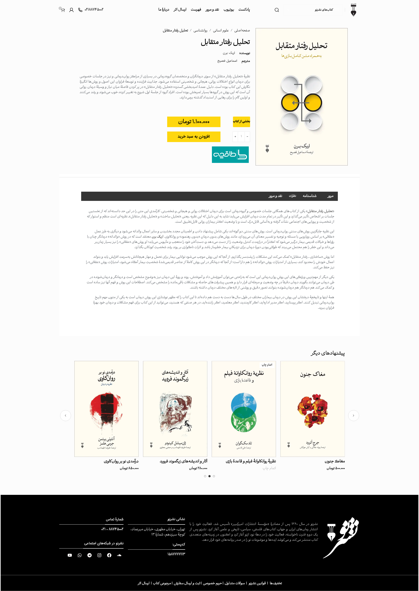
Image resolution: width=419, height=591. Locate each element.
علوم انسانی (221, 30)
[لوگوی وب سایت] (353, 10)
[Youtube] (69, 555)
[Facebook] (109, 555)
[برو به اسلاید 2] (209, 477)
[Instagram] (99, 555)
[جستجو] (276, 9)
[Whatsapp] (79, 555)
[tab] (330, 196)
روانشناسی (200, 30)
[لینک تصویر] (341, 538)
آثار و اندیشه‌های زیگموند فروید (183, 461)
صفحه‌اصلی (242, 30)
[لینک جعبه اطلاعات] (91, 10)
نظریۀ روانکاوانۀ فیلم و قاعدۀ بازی (251, 461)
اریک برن (157, 237)
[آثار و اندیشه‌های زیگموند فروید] (175, 409)
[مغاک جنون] (312, 409)
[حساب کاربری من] (71, 9)
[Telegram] (89, 555)
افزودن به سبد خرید (194, 136)
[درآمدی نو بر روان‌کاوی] (106, 409)
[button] (353, 415)
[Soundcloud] (119, 555)
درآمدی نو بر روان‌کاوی (121, 461)
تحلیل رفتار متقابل (320, 211)
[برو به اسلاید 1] (214, 477)
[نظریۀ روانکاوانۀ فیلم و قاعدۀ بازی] (244, 409)
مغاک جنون (335, 461)
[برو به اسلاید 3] (205, 477)
